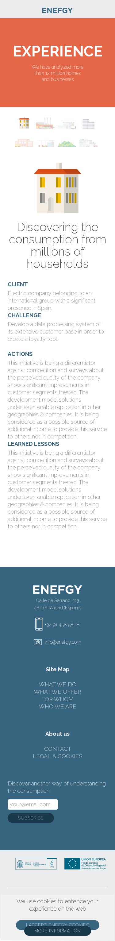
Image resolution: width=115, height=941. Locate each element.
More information (57, 930)
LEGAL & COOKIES (57, 756)
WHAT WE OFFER (57, 691)
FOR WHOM (57, 699)
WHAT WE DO (57, 684)
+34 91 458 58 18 (62, 624)
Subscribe (31, 818)
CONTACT (57, 749)
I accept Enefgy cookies (57, 925)
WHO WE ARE (57, 706)
